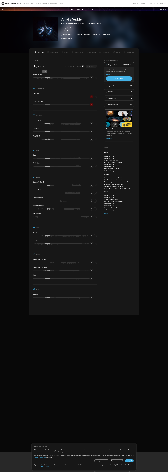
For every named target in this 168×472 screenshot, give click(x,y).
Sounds (38, 3)
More (60, 3)
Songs (31, 3)
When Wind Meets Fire (90, 23)
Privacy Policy (51, 467)
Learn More (109, 74)
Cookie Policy (40, 467)
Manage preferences (101, 461)
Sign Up (135, 3)
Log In (143, 3)
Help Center (159, 3)
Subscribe (119, 78)
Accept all (129, 461)
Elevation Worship (69, 23)
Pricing (44, 3)
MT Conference (52, 3)
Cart (150, 3)
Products (25, 3)
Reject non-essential (117, 461)
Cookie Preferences (40, 457)
